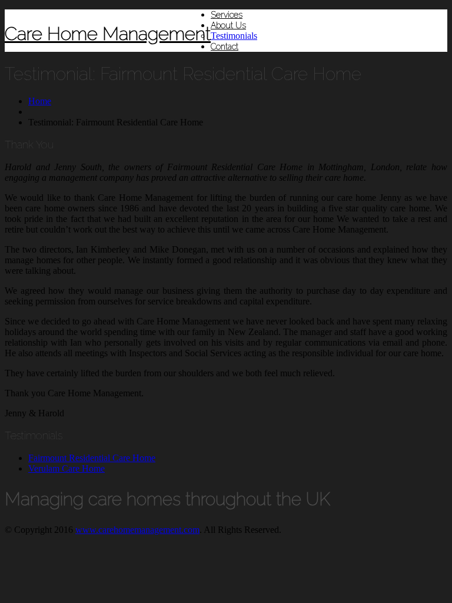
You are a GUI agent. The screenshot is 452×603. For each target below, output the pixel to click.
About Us (228, 25)
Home (39, 101)
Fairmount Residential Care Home (91, 458)
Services (226, 14)
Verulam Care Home (66, 468)
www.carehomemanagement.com (137, 530)
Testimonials (234, 36)
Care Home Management (108, 33)
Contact (224, 46)
